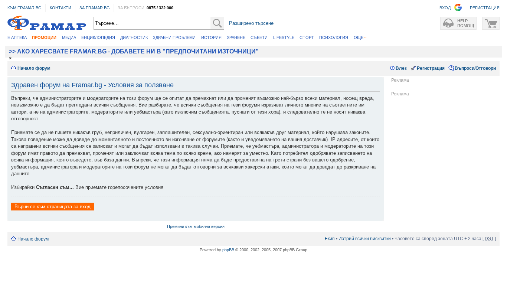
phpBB (228, 250)
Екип (330, 238)
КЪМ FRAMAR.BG (24, 8)
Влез (401, 68)
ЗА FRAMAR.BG (94, 8)
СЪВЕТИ (259, 37)
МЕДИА (69, 37)
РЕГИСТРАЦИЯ (485, 8)
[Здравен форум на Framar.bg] (46, 23)
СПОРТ (307, 37)
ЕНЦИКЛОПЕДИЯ (98, 37)
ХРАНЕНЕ (236, 37)
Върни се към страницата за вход (52, 206)
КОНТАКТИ (60, 8)
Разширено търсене (251, 23)
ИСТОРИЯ (211, 37)
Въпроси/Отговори (475, 68)
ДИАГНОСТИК (134, 37)
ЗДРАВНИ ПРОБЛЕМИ (174, 37)
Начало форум (33, 68)
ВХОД (445, 8)
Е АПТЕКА (17, 37)
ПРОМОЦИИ (44, 37)
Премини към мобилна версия (196, 226)
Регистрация (431, 68)
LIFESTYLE (283, 37)
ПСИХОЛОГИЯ (333, 37)
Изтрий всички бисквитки (364, 238)
